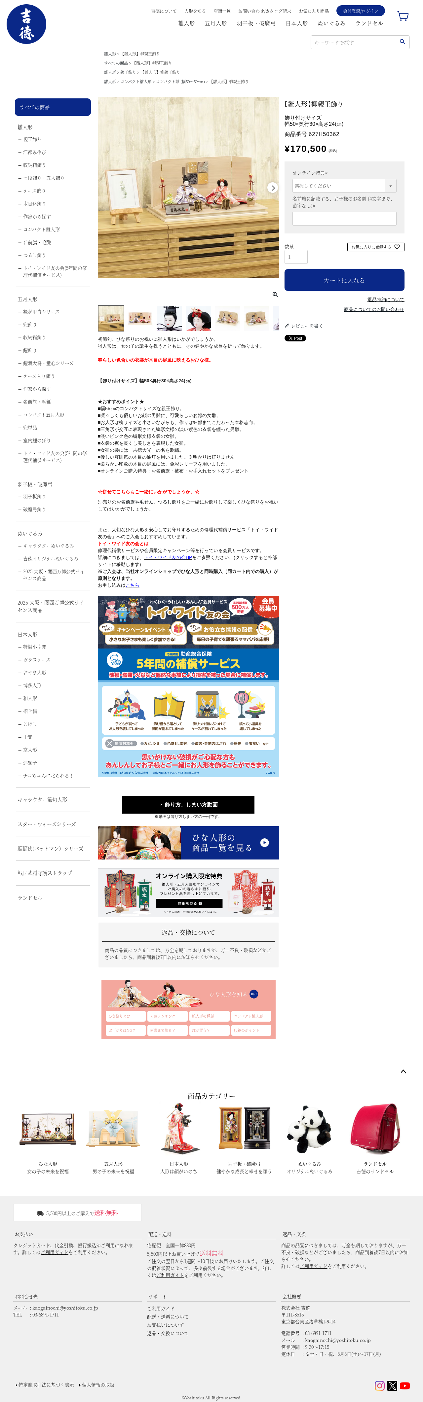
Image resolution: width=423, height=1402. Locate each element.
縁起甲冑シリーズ (41, 311)
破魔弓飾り (34, 509)
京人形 (30, 749)
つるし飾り (34, 255)
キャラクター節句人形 (42, 799)
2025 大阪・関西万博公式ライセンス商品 (54, 574)
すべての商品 (116, 63)
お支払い (24, 1234)
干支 (27, 736)
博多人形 (32, 685)
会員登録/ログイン (360, 11)
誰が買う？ (201, 1030)
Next (272, 187)
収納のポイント (246, 1030)
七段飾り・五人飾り (44, 177)
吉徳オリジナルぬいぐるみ (50, 558)
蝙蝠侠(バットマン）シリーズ (50, 848)
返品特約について (385, 299)
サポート (157, 1296)
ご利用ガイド (54, 1252)
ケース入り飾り (39, 375)
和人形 (30, 698)
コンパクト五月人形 (43, 414)
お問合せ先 (26, 1296)
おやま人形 (34, 672)
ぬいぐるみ (332, 23)
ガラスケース (37, 659)
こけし (30, 723)
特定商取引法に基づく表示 (46, 1384)
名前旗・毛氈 (37, 242)
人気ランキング (162, 1016)
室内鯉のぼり (37, 440)
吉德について (164, 11)
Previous (104, 187)
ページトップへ (403, 1072)
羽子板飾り (34, 496)
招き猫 (30, 711)
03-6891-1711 (45, 1314)
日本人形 (297, 23)
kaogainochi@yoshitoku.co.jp (65, 1307)
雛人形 (186, 23)
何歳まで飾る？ (162, 1030)
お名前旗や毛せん (134, 502)
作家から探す (37, 216)
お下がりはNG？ (122, 1030)
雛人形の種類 (203, 1016)
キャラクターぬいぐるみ (48, 545)
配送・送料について (168, 1316)
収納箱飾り (34, 164)
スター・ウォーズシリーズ (47, 823)
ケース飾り (34, 190)
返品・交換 (294, 1234)
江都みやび (34, 152)
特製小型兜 (34, 646)
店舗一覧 (222, 11)
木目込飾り (34, 203)
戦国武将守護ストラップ (45, 872)
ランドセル (369, 23)
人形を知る (195, 11)
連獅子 (30, 762)
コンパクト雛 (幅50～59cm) (180, 81)
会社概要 (292, 1296)
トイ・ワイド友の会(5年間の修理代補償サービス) (55, 271)
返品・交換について (168, 1333)
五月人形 (216, 23)
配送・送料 (160, 1234)
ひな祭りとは (119, 1016)
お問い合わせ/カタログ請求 (264, 11)
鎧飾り (30, 350)
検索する (402, 42)
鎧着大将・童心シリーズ (48, 363)
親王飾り (128, 72)
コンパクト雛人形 (136, 81)
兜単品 (30, 427)
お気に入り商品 (314, 11)
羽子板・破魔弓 (256, 23)
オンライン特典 (310, 172)
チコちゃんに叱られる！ (48, 775)
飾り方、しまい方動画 (191, 804)
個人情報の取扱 (98, 1384)
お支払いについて (165, 1324)
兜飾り (30, 324)
